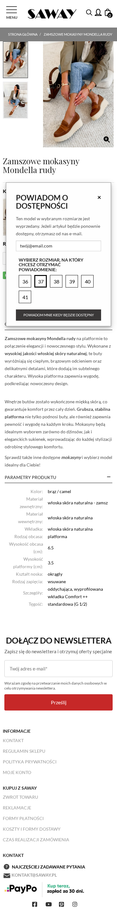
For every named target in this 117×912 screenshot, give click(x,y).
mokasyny (70, 457)
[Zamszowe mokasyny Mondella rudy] (78, 94)
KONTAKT (13, 740)
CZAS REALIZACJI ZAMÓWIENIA (36, 839)
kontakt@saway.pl (34, 875)
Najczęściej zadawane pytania (48, 866)
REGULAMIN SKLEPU (24, 751)
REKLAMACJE (17, 807)
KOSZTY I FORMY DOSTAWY (32, 829)
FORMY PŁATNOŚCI (23, 818)
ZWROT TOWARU (20, 797)
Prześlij (58, 702)
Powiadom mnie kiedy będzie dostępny (58, 315)
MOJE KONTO (17, 772)
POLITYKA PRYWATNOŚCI (29, 761)
